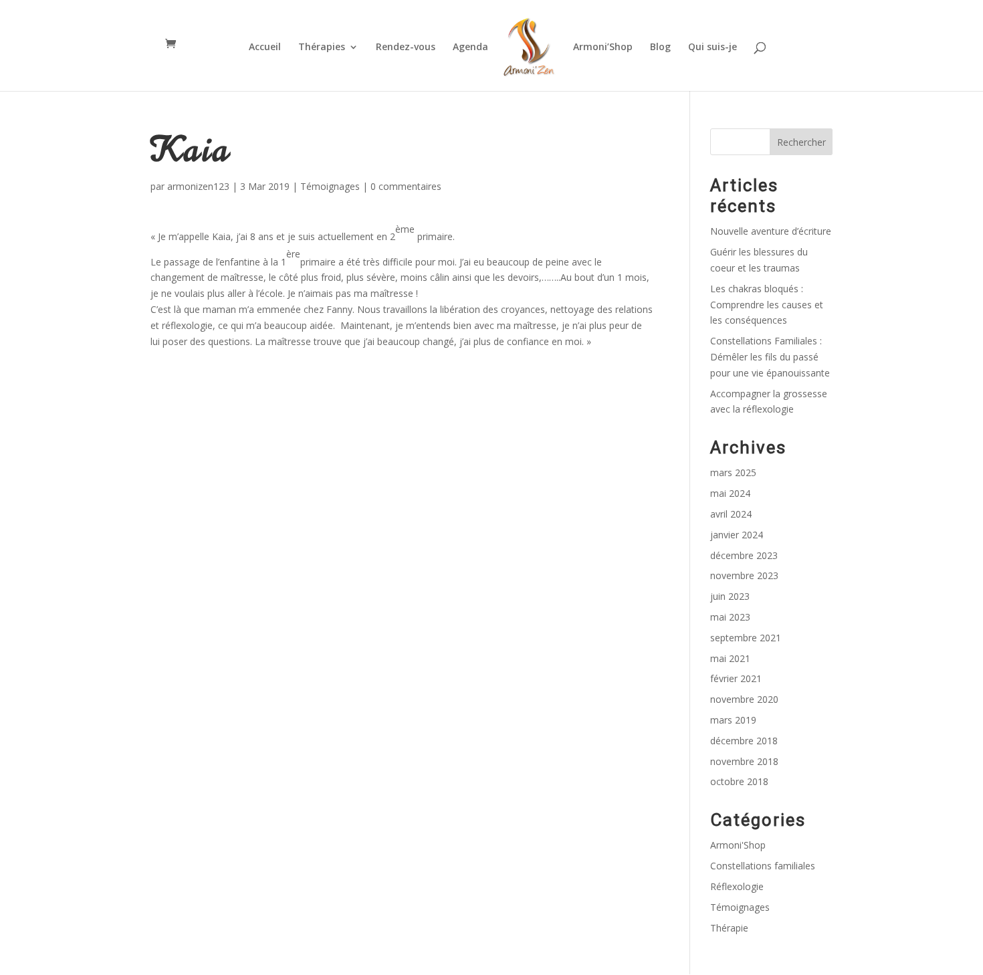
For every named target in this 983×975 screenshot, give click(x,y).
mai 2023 (730, 617)
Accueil (265, 47)
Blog (660, 47)
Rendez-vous (405, 47)
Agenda (470, 47)
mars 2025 (733, 472)
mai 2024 (730, 493)
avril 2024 (731, 514)
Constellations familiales (762, 865)
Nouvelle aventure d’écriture (770, 231)
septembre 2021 (745, 637)
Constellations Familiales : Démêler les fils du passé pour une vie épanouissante (770, 356)
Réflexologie (737, 886)
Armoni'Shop (738, 845)
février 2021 (736, 678)
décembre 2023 (744, 555)
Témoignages (330, 186)
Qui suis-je (712, 47)
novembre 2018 (744, 761)
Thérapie (729, 928)
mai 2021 (730, 658)
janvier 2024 (736, 534)
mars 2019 (733, 720)
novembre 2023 (744, 575)
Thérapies (321, 47)
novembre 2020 (744, 699)
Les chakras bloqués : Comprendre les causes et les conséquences (766, 304)
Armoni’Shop (603, 47)
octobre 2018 (739, 781)
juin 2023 (730, 596)
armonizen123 (198, 186)
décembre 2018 (744, 740)
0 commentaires (405, 186)
